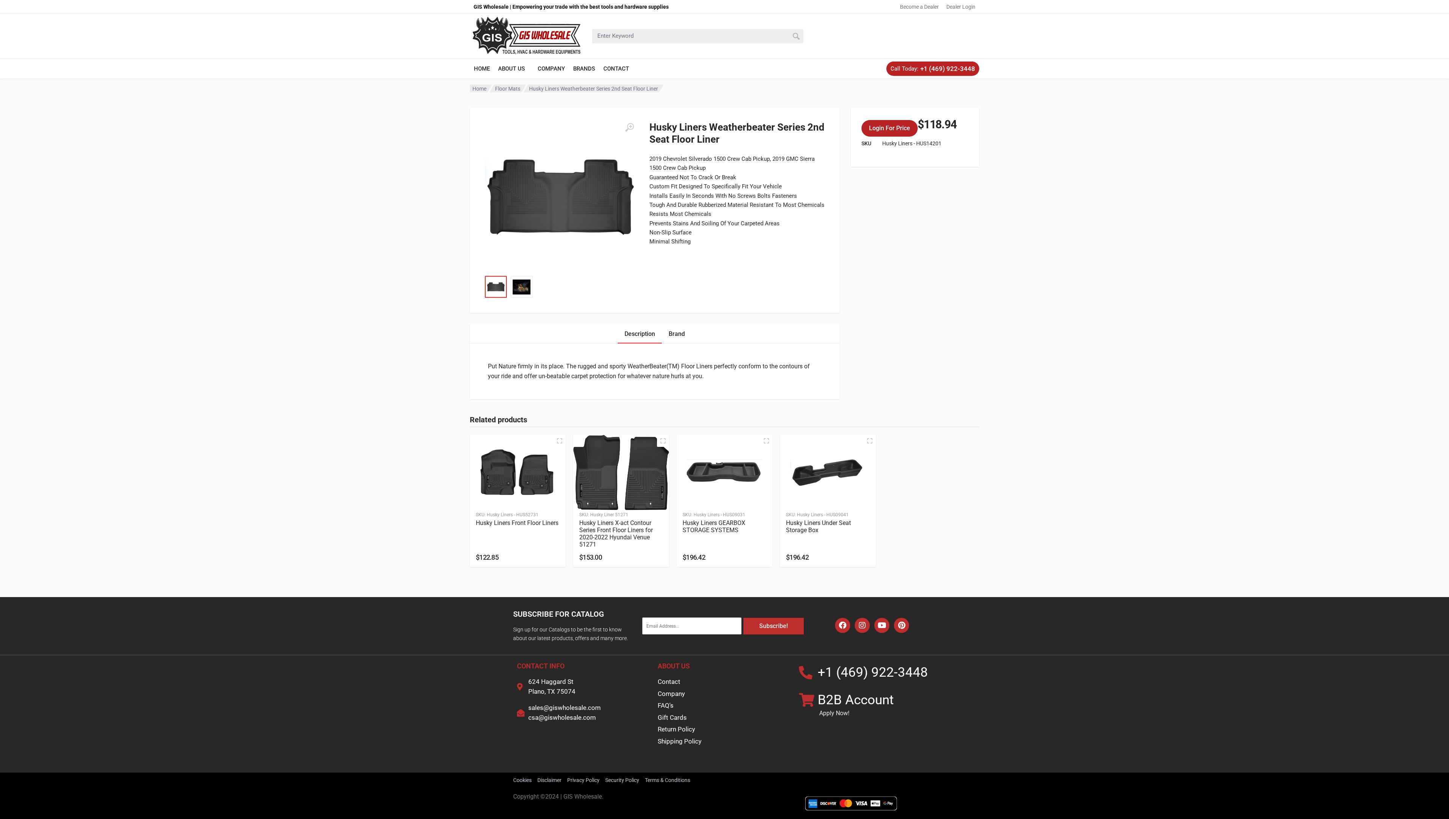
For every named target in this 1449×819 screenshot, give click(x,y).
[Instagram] (862, 625)
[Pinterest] (901, 625)
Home (482, 68)
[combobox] (697, 36)
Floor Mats (507, 89)
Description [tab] (640, 333)
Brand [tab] (677, 333)
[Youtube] (881, 625)
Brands (584, 68)
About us (511, 68)
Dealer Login (960, 7)
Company (551, 68)
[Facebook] (842, 625)
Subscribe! (773, 626)
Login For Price (889, 128)
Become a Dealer (919, 7)
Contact (616, 68)
